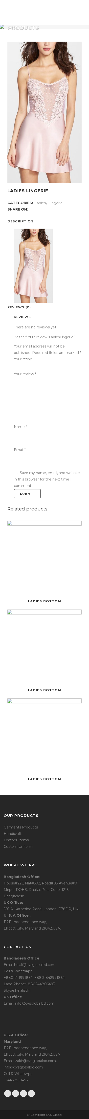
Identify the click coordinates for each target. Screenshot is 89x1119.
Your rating (23, 359)
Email (20, 450)
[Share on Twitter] (36, 209)
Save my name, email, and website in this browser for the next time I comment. (47, 479)
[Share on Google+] (41, 209)
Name (20, 427)
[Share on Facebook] (31, 209)
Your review (25, 374)
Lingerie (55, 203)
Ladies (40, 203)
